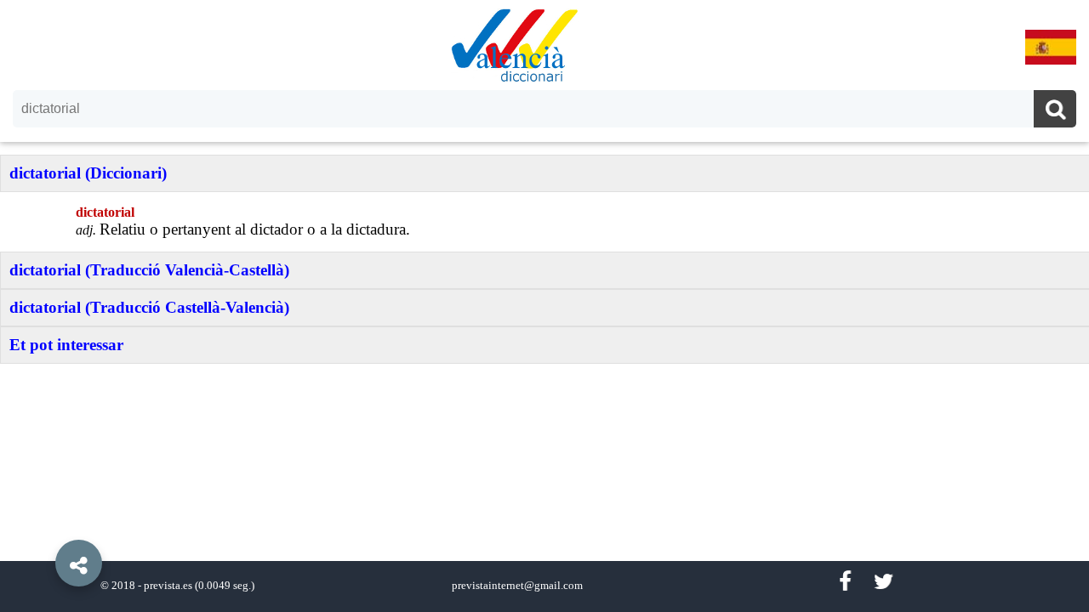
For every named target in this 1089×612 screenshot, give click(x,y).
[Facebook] (844, 582)
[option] (544, 306)
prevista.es (168, 586)
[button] (43, 524)
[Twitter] (883, 582)
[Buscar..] (1055, 111)
